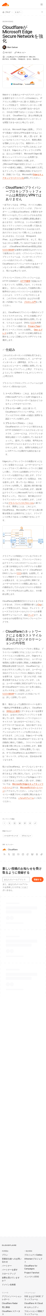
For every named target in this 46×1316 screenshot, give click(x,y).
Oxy (39, 604)
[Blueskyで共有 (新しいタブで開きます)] (20, 823)
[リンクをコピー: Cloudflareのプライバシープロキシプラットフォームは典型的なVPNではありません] (3, 187)
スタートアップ (9, 1273)
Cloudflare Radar (10, 1303)
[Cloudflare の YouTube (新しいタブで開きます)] (18, 854)
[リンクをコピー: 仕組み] (3, 350)
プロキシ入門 (30, 302)
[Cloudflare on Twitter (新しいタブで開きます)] (9, 854)
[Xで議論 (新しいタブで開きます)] (9, 823)
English (32, 57)
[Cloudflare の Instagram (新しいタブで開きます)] (23, 854)
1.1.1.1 (32, 322)
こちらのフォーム (26, 798)
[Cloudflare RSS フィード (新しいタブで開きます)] (4, 854)
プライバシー (26, 836)
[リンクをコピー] (35, 823)
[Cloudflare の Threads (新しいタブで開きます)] (37, 854)
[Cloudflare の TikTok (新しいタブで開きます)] (41, 854)
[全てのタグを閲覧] (42, 11)
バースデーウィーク (11, 836)
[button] (23, 537)
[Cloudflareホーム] (5, 4)
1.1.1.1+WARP (8, 250)
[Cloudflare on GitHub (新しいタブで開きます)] (27, 854)
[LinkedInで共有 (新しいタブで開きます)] (14, 823)
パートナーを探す (10, 1269)
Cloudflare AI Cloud (33, 1303)
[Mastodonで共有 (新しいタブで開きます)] (25, 823)
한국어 (29, 59)
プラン (5, 1255)
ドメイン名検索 (9, 1284)
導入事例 (6, 1307)
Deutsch (5, 59)
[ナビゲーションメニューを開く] (41, 4)
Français (21, 59)
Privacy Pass (34, 326)
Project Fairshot (31, 1272)
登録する (38, 879)
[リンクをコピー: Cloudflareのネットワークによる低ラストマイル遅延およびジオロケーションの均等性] (3, 631)
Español (13, 59)
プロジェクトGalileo (33, 1255)
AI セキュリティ (31, 1307)
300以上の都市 (13, 711)
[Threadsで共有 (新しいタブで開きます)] (30, 823)
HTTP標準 (25, 281)
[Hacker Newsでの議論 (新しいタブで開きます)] (4, 823)
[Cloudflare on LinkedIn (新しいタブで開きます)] (13, 854)
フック (31, 615)
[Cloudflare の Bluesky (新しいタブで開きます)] (32, 854)
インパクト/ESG (31, 1276)
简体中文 (36, 59)
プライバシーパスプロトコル (21, 503)
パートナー (7, 1265)
